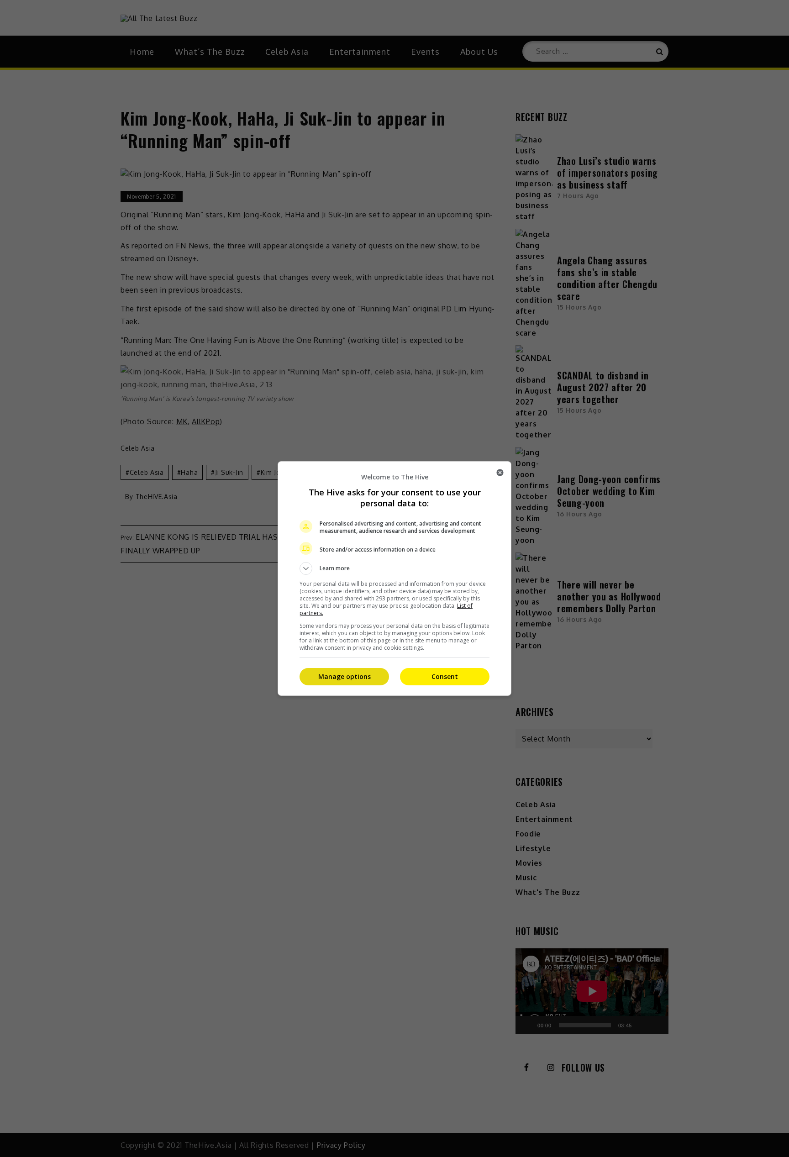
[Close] (500, 472)
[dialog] (394, 578)
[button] (394, 568)
